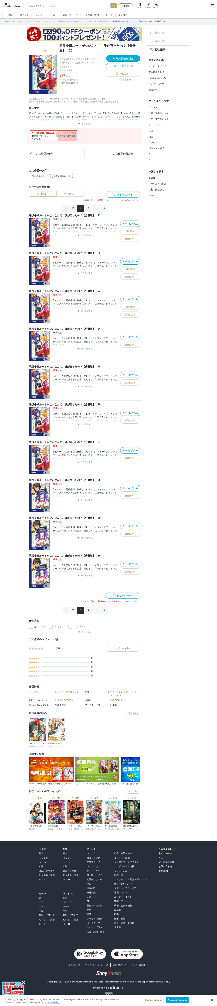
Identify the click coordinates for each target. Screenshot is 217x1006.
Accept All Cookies (177, 1000)
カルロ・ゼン (62, 829)
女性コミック (49, 21)
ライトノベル (155, 125)
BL (150, 154)
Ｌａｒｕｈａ (79, 627)
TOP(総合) (7, 21)
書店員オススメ (156, 72)
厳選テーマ (154, 89)
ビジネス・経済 (156, 148)
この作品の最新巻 (123, 153)
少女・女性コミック (159, 119)
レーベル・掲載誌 (157, 183)
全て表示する (86, 235)
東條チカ (52, 829)
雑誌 (151, 136)
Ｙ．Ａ (97, 829)
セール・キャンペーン (160, 66)
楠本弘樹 (89, 829)
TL (150, 160)
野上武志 (81, 829)
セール (152, 195)
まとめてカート (125, 194)
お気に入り (125, 74)
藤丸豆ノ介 (40, 746)
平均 (58, 648)
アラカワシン (129, 829)
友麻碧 (32, 746)
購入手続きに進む (125, 58)
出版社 (152, 177)
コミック (36, 21)
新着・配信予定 (156, 189)
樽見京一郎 (71, 829)
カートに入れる (125, 66)
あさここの (39, 627)
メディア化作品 (156, 84)
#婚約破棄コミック (40, 176)
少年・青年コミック (159, 113)
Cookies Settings (153, 1000)
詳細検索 (125, 6)
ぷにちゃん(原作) (82, 59)
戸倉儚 (138, 829)
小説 (151, 130)
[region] (108, 1000)
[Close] (211, 1000)
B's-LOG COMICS (89, 63)
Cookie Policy (52, 1002)
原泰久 (32, 829)
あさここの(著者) (66, 59)
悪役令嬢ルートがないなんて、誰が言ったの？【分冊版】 (84, 21)
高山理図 (115, 829)
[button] (140, 965)
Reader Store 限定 (158, 78)
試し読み (130, 231)
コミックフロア (22, 21)
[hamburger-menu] (212, 5)
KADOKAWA (116, 700)
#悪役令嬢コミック (62, 176)
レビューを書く (66, 70)
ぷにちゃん (58, 627)
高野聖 (107, 829)
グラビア (153, 142)
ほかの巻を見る (125, 80)
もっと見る (86, 124)
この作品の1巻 (44, 153)
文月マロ (52, 746)
